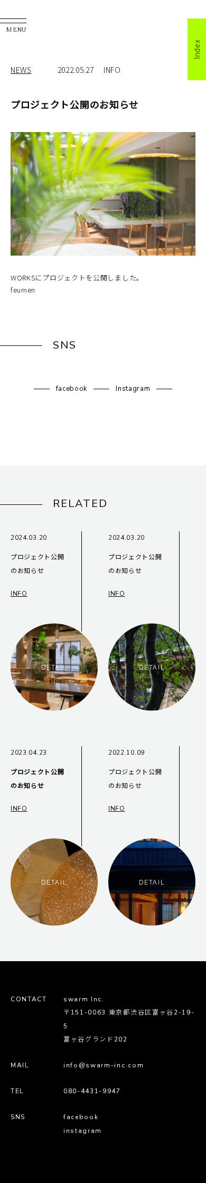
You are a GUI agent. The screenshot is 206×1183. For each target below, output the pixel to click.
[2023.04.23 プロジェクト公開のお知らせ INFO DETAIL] (54, 913)
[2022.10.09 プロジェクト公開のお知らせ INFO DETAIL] (151, 913)
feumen (23, 290)
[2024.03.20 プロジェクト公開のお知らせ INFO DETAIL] (54, 698)
